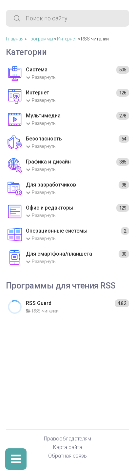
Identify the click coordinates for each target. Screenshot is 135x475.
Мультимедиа (43, 116)
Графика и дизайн (48, 162)
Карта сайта (67, 447)
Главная (15, 38)
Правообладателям (67, 439)
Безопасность (44, 139)
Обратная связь (67, 456)
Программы (40, 38)
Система (37, 69)
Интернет (67, 38)
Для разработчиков (51, 185)
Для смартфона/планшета (59, 254)
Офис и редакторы (49, 208)
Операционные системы (56, 231)
